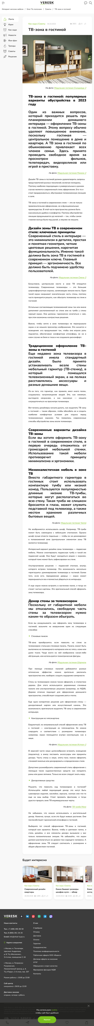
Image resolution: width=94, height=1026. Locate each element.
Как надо (32, 23)
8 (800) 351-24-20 (15, 933)
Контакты (37, 974)
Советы (41, 23)
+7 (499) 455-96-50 (16, 929)
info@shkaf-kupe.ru (17, 937)
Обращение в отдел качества (45, 966)
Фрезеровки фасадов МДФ (44, 970)
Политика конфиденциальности (46, 951)
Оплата (36, 940)
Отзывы (36, 932)
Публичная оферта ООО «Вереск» (47, 955)
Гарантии (37, 943)
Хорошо (47, 1019)
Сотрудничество (39, 947)
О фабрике (37, 928)
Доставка (37, 936)
